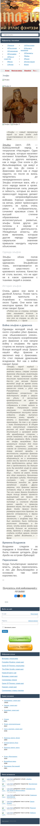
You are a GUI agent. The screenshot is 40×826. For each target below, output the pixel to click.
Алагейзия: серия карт (11, 710)
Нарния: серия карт (9, 687)
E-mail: (4, 614)
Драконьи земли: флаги (12, 738)
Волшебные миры (10, 761)
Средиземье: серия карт (12, 700)
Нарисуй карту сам (9, 673)
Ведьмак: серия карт (10, 676)
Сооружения (12, 51)
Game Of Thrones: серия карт (13, 683)
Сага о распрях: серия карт (13, 729)
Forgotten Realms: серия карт (13, 662)
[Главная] (2, 70)
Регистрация (34, 614)
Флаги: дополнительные (12, 724)
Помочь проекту (20, 646)
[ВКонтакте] (15, 596)
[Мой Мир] (24, 596)
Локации (10, 45)
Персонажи (29, 45)
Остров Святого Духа (11, 742)
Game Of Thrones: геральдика (13, 666)
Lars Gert (10, 779)
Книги (26, 64)
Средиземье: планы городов (13, 690)
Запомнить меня (10, 627)
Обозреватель (20, 638)
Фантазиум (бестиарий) (12, 766)
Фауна (10, 62)
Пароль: (4, 621)
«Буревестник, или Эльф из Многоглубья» (21, 789)
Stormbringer (33, 784)
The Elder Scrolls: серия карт (13, 669)
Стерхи (6, 719)
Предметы (28, 53)
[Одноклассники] (21, 596)
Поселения (12, 48)
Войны (26, 56)
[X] (18, 596)
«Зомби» (29, 779)
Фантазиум (5, 821)
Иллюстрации (29, 62)
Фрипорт (33, 808)
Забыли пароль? (33, 621)
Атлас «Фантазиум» (10, 756)
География (11, 54)
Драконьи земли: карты (12, 747)
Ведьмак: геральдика (10, 658)
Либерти (33, 813)
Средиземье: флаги (9, 680)
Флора (10, 64)
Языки (26, 59)
